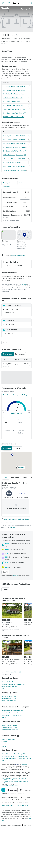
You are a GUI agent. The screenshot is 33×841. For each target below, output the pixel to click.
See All (6, 572)
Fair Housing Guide (25, 797)
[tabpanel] (16, 206)
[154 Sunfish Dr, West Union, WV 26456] (12, 610)
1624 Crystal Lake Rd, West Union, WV (15, 90)
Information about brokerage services (13, 781)
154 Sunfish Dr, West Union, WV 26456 (16, 147)
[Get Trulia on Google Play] (25, 790)
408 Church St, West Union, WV (13, 117)
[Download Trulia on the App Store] (12, 790)
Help (13, 802)
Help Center (7, 828)
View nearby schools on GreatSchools (16, 519)
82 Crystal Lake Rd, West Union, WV (15, 86)
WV (7, 672)
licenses (21, 773)
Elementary (15, 477)
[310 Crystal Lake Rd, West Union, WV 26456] (12, 647)
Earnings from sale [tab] (9, 183)
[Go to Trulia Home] (16, 3)
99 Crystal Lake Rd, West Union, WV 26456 (17, 155)
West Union (14, 672)
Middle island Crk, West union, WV (14, 109)
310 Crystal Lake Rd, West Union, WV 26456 (17, 151)
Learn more (12, 527)
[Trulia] (3, 790)
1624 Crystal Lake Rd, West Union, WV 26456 (18, 139)
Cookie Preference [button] (5, 804)
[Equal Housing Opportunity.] (22, 825)
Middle (25, 477)
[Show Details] (29, 86)
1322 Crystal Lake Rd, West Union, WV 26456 (18, 162)
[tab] (7, 354)
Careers (3, 799)
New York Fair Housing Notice (8, 779)
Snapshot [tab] (6, 395)
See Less (7, 343)
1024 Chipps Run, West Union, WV (14, 113)
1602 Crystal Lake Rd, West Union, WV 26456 (18, 136)
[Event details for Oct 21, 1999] (29, 366)
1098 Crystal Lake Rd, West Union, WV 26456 (18, 166)
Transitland (24, 764)
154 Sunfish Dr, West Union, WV (13, 94)
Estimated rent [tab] (24, 183)
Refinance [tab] (6, 187)
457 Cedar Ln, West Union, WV (13, 105)
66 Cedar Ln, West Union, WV (12, 98)
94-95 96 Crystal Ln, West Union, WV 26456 (18, 159)
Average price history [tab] (20, 395)
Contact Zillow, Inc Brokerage (9, 785)
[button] (31, 3)
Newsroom (8, 799)
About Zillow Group (14, 797)
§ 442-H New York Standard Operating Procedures (13, 778)
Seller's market (16, 413)
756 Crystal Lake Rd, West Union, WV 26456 (17, 170)
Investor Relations (16, 799)
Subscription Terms (6, 802)
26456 (24, 284)
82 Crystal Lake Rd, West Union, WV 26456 (17, 143)
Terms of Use (25, 799)
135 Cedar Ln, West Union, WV (13, 101)
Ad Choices (25, 802)
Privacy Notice (18, 802)
